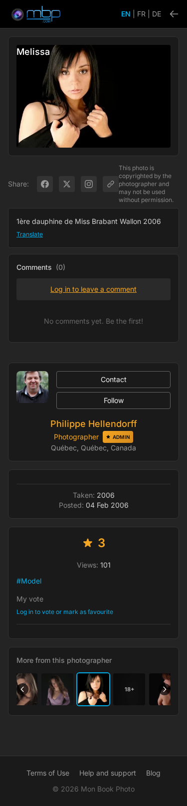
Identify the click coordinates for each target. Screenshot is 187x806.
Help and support (107, 773)
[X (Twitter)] (67, 184)
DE (156, 13)
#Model (28, 581)
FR (141, 13)
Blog (153, 773)
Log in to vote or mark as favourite (64, 611)
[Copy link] (111, 184)
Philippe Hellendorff (93, 423)
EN (126, 13)
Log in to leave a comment (93, 289)
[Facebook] (45, 184)
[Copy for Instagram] (89, 184)
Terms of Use (47, 773)
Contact (114, 379)
